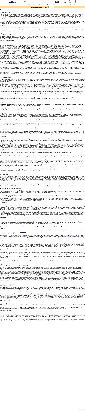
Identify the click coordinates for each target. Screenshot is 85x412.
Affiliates (36, 14)
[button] (11, 4)
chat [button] (24, 176)
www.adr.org (11, 284)
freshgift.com (79, 236)
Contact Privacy (70, 88)
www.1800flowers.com (8, 15)
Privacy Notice (64, 229)
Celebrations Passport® (70, 236)
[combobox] (39, 1)
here (3, 37)
